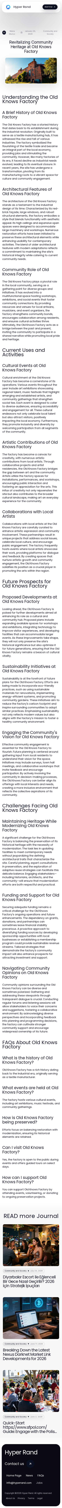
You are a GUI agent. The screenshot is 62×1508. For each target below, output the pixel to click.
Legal (39, 1498)
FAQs (40, 1475)
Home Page (13, 1475)
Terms (31, 1498)
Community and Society (50, 32)
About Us (10, 1498)
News (29, 1475)
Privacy (21, 1498)
